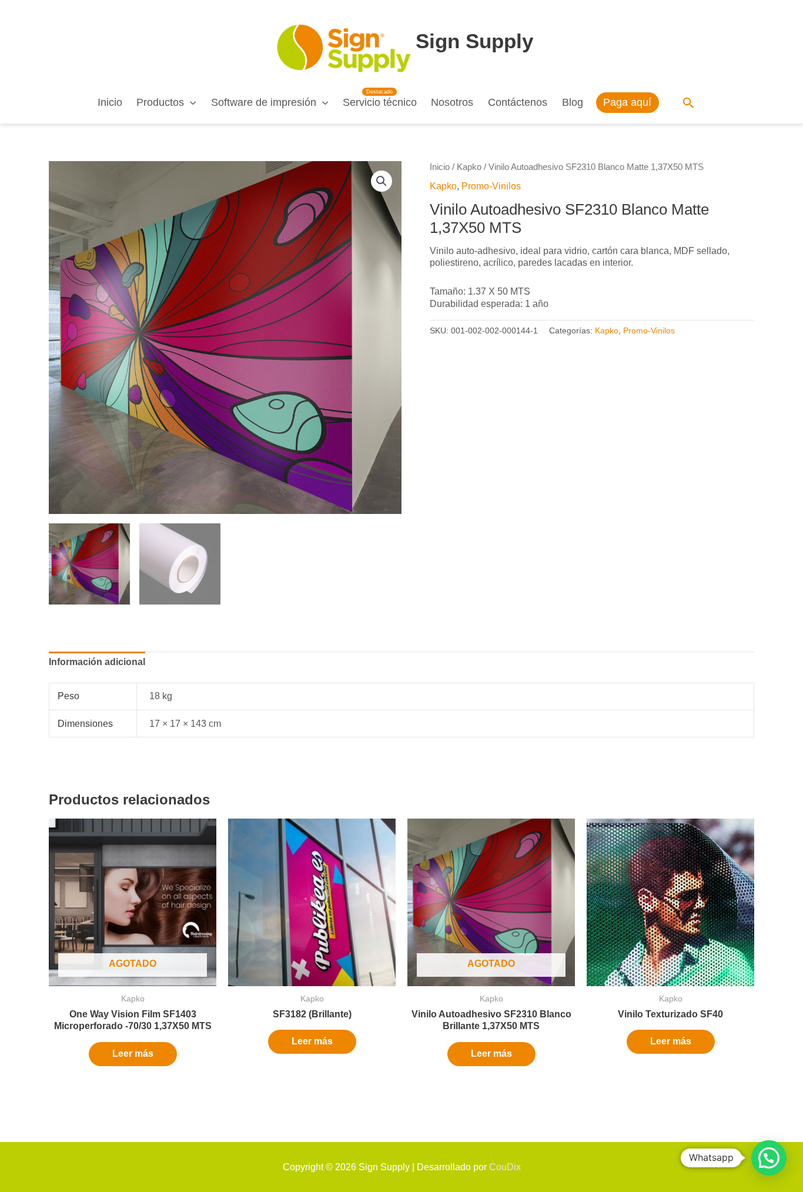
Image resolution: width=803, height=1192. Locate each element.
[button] (190, 102)
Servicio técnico (380, 102)
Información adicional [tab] (97, 662)
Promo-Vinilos (491, 186)
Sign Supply (474, 40)
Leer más (132, 1054)
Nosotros (452, 102)
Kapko (469, 167)
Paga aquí (627, 102)
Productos (160, 102)
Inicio (110, 102)
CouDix (505, 1167)
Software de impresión (263, 102)
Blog (572, 102)
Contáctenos (517, 102)
